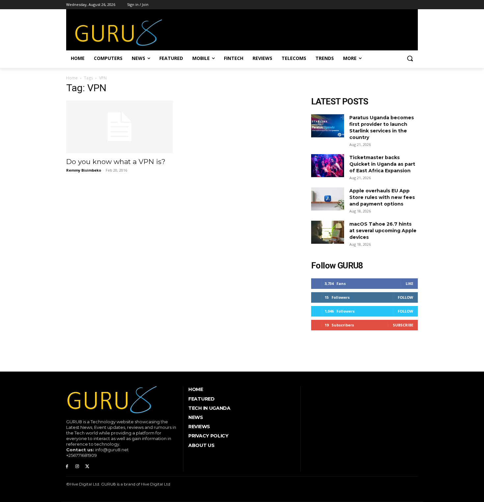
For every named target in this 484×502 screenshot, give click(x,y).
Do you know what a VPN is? (115, 161)
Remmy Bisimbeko (83, 170)
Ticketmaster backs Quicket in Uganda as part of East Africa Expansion (382, 164)
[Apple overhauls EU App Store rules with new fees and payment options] (327, 198)
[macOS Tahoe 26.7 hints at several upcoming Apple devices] (327, 232)
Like (409, 283)
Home (72, 78)
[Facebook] (67, 466)
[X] (87, 466)
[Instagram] (77, 466)
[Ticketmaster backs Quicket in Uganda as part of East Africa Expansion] (327, 165)
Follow (405, 297)
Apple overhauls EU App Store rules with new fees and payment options (382, 197)
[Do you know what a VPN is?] (119, 126)
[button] (410, 58)
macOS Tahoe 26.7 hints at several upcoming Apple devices (383, 230)
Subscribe (403, 324)
